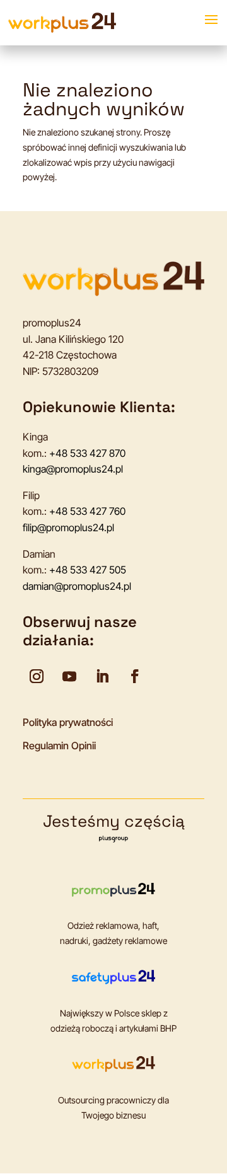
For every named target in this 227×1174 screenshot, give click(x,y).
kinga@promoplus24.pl (73, 469)
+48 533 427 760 (87, 511)
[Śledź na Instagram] (36, 676)
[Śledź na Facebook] (135, 676)
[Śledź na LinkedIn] (102, 676)
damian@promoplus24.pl (77, 586)
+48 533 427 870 (87, 453)
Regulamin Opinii (59, 745)
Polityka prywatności (68, 722)
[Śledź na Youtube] (69, 676)
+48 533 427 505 (87, 569)
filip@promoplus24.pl (68, 527)
